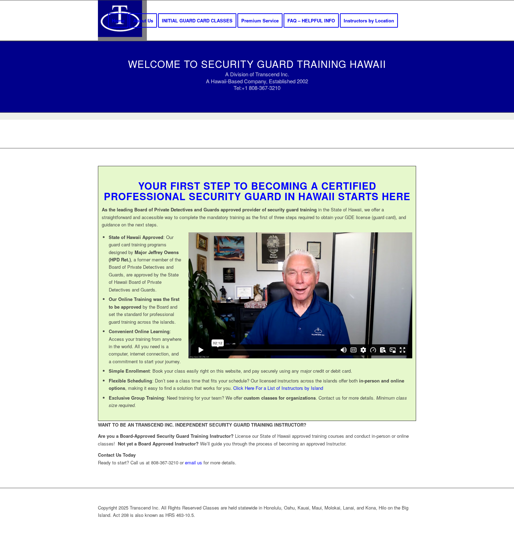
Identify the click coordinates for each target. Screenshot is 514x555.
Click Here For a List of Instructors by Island (278, 388)
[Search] (409, 20)
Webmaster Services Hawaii (293, 526)
